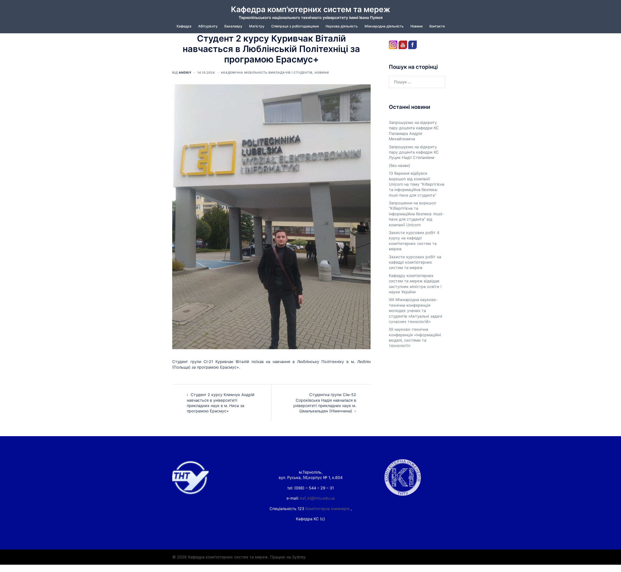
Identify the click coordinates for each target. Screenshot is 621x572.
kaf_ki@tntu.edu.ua (317, 498)
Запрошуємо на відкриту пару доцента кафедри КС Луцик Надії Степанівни (414, 152)
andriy (185, 72)
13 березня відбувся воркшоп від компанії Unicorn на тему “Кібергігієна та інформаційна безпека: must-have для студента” (416, 184)
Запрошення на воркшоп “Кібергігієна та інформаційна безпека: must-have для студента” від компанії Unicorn (416, 213)
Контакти (437, 26)
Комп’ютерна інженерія (328, 508)
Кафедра (184, 26)
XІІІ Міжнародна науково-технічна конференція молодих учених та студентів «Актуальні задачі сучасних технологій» (415, 310)
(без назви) (399, 165)
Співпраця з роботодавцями (295, 26)
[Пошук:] (417, 82)
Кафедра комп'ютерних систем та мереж (310, 9)
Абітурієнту (208, 26)
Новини (416, 26)
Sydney (299, 557)
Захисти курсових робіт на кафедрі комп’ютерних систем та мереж (415, 262)
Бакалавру (233, 26)
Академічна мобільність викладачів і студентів (266, 72)
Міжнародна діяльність (384, 26)
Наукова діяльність (342, 26)
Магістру (256, 26)
